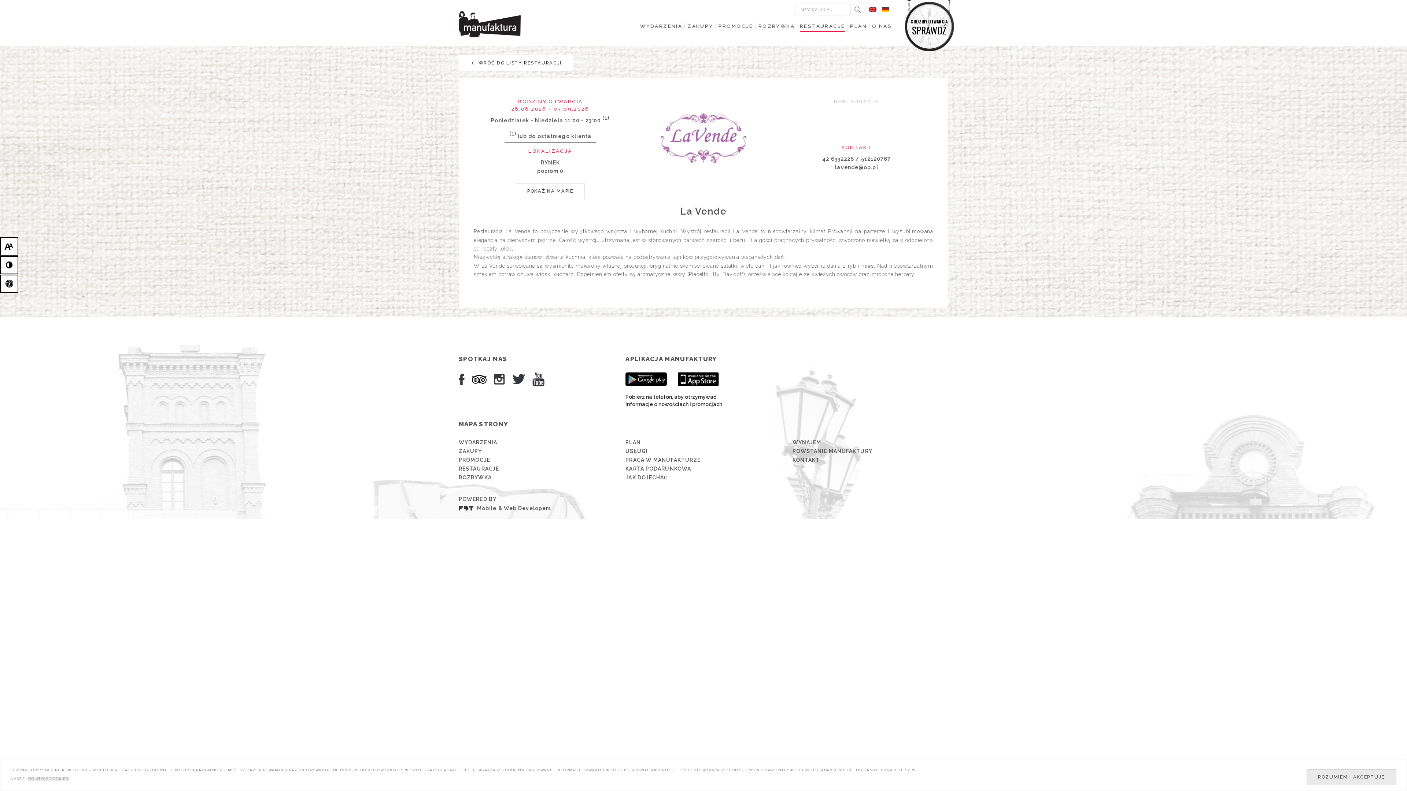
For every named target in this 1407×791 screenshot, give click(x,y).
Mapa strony (483, 424)
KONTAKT (806, 460)
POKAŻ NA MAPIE (550, 191)
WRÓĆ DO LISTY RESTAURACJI (519, 63)
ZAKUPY (470, 451)
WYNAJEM (807, 442)
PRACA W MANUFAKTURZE (663, 460)
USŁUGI (636, 451)
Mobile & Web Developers (514, 508)
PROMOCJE (474, 460)
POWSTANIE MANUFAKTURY (832, 451)
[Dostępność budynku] (9, 284)
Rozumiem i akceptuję (1351, 777)
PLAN (632, 442)
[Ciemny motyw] (9, 265)
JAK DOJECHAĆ (646, 477)
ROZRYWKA (475, 477)
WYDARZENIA (478, 442)
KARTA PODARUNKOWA (658, 469)
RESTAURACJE (479, 469)
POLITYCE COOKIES (48, 779)
